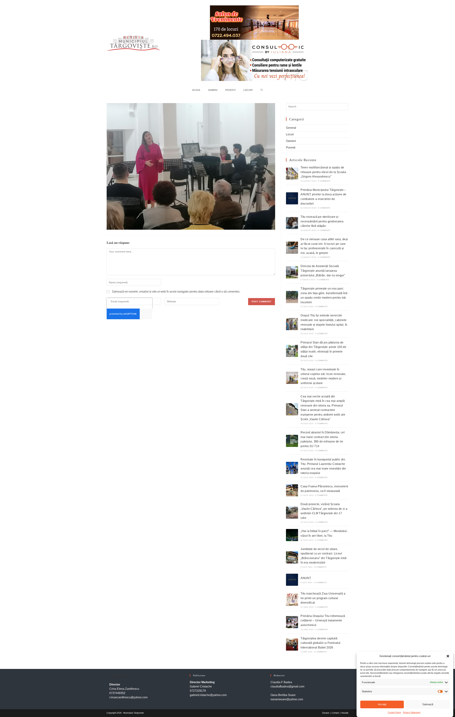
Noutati (344, 713)
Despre (325, 713)
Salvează (427, 704)
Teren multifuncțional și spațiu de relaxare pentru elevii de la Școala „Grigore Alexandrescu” (323, 172)
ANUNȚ (306, 578)
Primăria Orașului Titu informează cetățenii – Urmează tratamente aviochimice (323, 620)
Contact (335, 713)
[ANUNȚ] (292, 580)
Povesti (290, 147)
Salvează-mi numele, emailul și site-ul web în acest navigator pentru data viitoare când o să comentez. (176, 291)
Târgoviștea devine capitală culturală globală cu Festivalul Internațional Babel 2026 (320, 643)
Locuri (290, 134)
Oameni (291, 140)
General (291, 127)
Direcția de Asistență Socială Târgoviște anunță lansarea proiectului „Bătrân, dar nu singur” (323, 271)
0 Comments (324, 181)
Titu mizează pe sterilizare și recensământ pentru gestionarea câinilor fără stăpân (322, 221)
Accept (382, 704)
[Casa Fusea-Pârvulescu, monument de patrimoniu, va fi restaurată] (292, 490)
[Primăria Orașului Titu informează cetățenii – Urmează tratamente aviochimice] (292, 622)
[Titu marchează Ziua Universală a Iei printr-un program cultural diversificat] (292, 600)
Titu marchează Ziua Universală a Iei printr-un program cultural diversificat (323, 598)
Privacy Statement (411, 712)
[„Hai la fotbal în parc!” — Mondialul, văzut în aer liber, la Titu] (292, 535)
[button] (448, 656)
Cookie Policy (394, 712)
